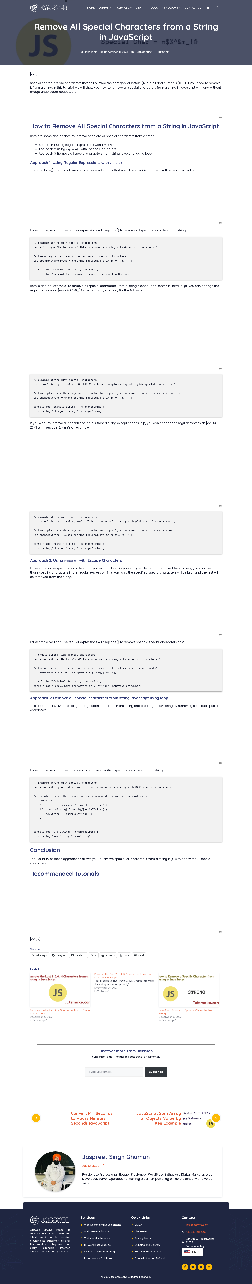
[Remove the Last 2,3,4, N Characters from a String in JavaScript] (60, 989)
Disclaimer (141, 1231)
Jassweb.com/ (93, 1166)
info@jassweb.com (197, 1225)
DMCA (138, 1225)
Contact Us (193, 7)
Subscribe (156, 1072)
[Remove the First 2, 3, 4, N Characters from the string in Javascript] (126, 982)
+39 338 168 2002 (196, 1232)
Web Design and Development (102, 1225)
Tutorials (163, 52)
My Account (169, 7)
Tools (153, 7)
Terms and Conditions (148, 1251)
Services (123, 7)
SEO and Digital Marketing (99, 1251)
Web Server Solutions (96, 1231)
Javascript (144, 52)
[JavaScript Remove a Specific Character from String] (189, 989)
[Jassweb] (49, 7)
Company (104, 7)
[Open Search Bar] (217, 7)
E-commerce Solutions (98, 1258)
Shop (138, 7)
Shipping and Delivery (147, 1245)
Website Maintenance (97, 1238)
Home (91, 7)
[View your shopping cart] (208, 7)
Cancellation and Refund (150, 1258)
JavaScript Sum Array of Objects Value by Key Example (158, 1118)
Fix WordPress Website (97, 1245)
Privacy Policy (143, 1238)
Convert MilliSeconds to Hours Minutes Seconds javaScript (91, 1118)
